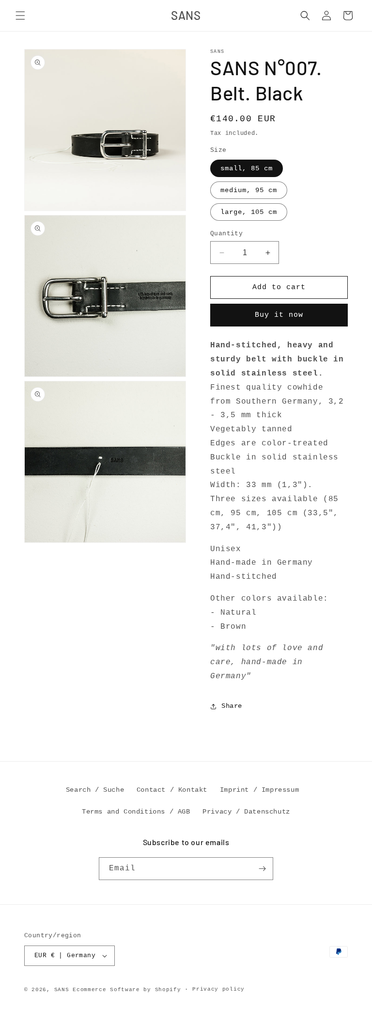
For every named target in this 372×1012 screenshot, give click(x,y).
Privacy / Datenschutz (246, 812)
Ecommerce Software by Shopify (127, 990)
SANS (61, 990)
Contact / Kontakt (172, 790)
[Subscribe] (262, 868)
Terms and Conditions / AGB (136, 812)
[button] (20, 15)
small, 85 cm (246, 168)
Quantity (226, 233)
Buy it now (279, 315)
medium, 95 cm (248, 190)
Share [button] (231, 706)
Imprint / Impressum (259, 790)
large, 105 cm (248, 212)
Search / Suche (95, 790)
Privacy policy (218, 989)
